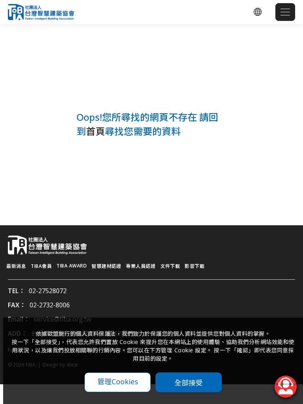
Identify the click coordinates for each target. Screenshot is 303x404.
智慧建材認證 (106, 266)
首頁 (95, 131)
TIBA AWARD (71, 265)
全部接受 (188, 382)
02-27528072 (48, 291)
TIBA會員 (41, 266)
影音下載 (194, 266)
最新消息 (16, 266)
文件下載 (170, 266)
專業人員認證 (140, 266)
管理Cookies (117, 381)
